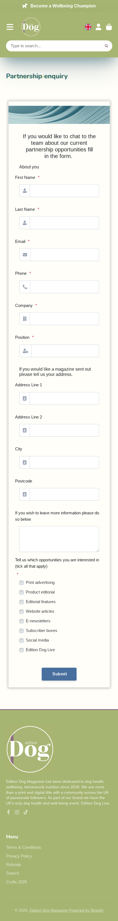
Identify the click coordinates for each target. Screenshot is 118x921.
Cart (109, 27)
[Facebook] (8, 812)
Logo (31, 27)
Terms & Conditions (23, 847)
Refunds (13, 864)
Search (12, 873)
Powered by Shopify (86, 910)
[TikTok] (25, 812)
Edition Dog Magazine (49, 910)
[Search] (106, 46)
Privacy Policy (19, 856)
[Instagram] (17, 812)
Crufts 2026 (16, 882)
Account (98, 27)
